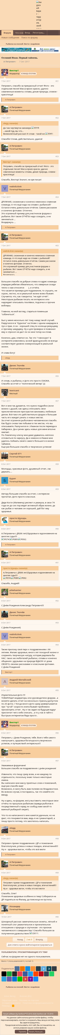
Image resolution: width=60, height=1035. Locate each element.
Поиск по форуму (29, 37)
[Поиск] (56, 32)
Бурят (12, 478)
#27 (57, 401)
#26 (57, 376)
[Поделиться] (53, 81)
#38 (57, 838)
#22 (57, 118)
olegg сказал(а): (10, 123)
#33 (57, 622)
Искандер (14, 906)
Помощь (6, 1005)
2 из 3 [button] (29, 939)
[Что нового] (50, 32)
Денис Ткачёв (16, 365)
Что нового (21, 32)
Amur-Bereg (9, 996)
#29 (57, 489)
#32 (57, 600)
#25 (57, 245)
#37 (57, 760)
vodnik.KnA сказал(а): (13, 251)
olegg (12, 828)
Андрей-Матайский (20, 679)
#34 (57, 644)
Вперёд (39, 939)
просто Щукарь (17, 518)
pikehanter (15, 590)
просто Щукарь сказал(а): (15, 568)
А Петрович (9, 61)
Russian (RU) (25, 996)
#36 (57, 733)
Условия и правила (11, 1003)
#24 (57, 197)
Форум (7, 32)
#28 (57, 464)
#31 (57, 562)
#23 (57, 156)
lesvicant (14, 390)
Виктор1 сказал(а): (12, 162)
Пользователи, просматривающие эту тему (24, 952)
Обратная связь (9, 1000)
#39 (57, 872)
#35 (57, 690)
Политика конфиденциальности (38, 1003)
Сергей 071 (15, 453)
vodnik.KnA (15, 186)
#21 (57, 81)
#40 (57, 917)
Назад (20, 939)
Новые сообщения (10, 37)
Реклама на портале (29, 1000)
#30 (57, 528)
